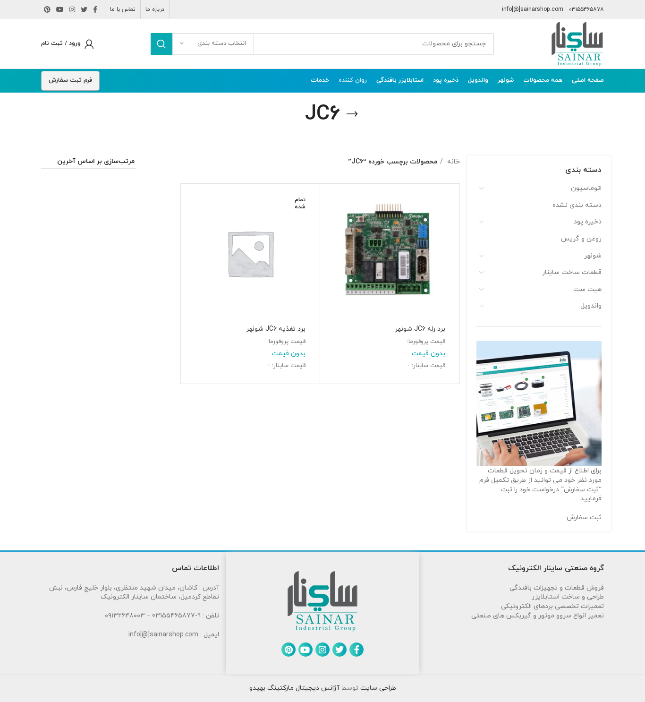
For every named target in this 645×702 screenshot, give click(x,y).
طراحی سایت (377, 688)
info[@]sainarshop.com (532, 9)
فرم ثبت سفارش (70, 80)
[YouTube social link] (60, 9)
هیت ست (587, 289)
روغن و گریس (581, 238)
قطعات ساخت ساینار (572, 272)
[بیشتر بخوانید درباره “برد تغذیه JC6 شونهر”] (192, 203)
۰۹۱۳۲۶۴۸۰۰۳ (125, 615)
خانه (452, 161)
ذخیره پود (588, 221)
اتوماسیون (586, 188)
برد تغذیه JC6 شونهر (276, 329)
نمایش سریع (332, 225)
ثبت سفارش (584, 517)
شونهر (593, 255)
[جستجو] (161, 44)
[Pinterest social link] (47, 9)
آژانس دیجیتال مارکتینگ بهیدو (294, 688)
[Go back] (352, 114)
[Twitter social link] (84, 9)
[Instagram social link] (72, 9)
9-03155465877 (176, 615)
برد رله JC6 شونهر (420, 329)
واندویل (591, 305)
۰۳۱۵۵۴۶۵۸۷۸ (586, 9)
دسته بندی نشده (577, 205)
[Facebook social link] (95, 9)
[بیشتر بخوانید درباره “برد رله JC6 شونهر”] (332, 203)
